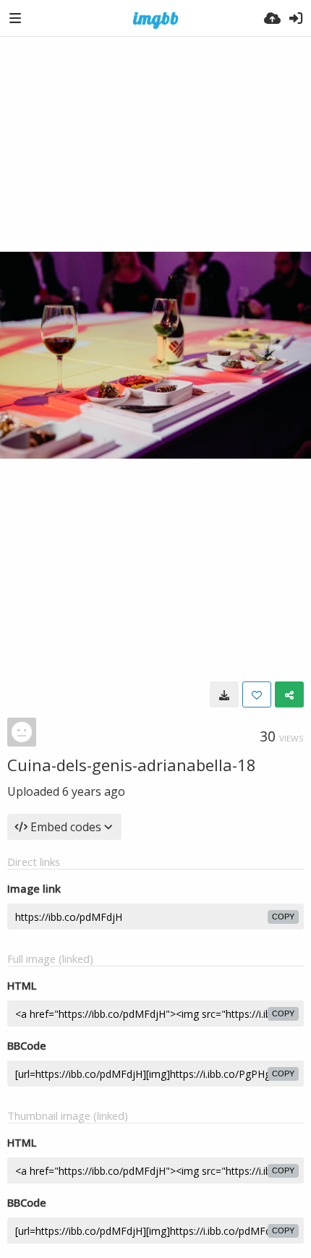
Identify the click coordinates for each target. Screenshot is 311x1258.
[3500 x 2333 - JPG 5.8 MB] (224, 694)
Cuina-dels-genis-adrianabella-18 (131, 764)
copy (283, 916)
